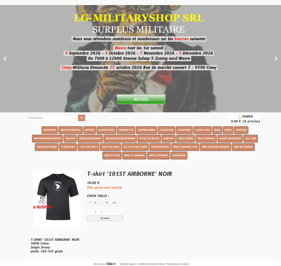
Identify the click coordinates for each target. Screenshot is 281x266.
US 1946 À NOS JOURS (135, 147)
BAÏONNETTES (126, 130)
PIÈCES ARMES (185, 138)
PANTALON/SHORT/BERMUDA (120, 138)
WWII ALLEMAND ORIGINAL (215, 147)
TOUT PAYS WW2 (110, 147)
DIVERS (228, 130)
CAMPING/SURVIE (146, 130)
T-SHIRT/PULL (68, 147)
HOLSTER (70, 138)
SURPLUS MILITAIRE (47, 147)
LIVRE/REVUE (179, 155)
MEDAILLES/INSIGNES (90, 138)
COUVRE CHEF (202, 130)
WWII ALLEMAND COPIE (185, 147)
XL (106, 202)
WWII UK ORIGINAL (243, 147)
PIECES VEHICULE (206, 138)
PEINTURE (168, 138)
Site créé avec (100, 264)
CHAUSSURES (184, 130)
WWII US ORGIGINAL (134, 155)
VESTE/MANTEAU (160, 147)
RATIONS (89, 130)
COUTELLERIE (167, 130)
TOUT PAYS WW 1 (89, 147)
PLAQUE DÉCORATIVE (230, 138)
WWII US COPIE (112, 155)
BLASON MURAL (106, 130)
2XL (114, 202)
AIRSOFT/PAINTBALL (70, 130)
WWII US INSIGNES (158, 155)
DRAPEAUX (241, 130)
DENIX (217, 130)
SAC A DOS (250, 138)
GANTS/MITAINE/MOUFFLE (47, 138)
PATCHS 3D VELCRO (149, 138)
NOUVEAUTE (49, 130)
